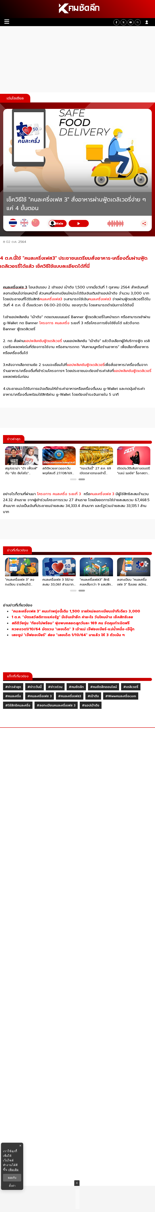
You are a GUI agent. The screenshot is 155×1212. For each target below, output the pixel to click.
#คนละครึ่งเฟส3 (69, 696)
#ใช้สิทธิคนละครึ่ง (17, 705)
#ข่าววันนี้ (34, 687)
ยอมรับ (12, 1177)
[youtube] (131, 22)
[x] (123, 22)
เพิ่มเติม (13, 1169)
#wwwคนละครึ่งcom (120, 696)
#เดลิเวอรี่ (130, 687)
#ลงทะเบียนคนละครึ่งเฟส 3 (56, 705)
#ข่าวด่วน (55, 687)
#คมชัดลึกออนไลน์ (103, 687)
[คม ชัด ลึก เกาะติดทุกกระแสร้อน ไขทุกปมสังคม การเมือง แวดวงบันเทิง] (77, 9)
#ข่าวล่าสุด (13, 687)
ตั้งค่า (12, 1185)
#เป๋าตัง (93, 696)
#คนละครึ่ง (13, 696)
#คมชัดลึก (76, 687)
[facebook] (116, 22)
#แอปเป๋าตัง (90, 705)
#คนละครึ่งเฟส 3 (39, 696)
